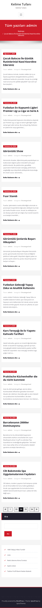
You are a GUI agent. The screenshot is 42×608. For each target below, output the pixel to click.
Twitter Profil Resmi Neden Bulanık (19, 571)
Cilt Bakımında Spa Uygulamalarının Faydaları (19, 472)
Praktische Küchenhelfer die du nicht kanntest (20, 378)
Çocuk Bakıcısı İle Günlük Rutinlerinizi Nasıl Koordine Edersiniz (22, 34)
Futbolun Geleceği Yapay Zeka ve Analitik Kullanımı (19, 286)
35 (26, 509)
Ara (6, 516)
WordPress (20, 601)
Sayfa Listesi (11, 566)
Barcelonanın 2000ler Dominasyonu (16, 424)
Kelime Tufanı (21, 4)
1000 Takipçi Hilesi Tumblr (16, 550)
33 (16, 509)
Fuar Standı (10, 196)
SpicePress (34, 601)
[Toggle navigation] (21, 14)
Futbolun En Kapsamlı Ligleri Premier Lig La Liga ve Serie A (20, 109)
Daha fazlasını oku (10, 89)
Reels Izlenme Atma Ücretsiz (17, 560)
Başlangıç (21, 31)
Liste (8, 555)
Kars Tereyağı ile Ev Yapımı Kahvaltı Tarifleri (19, 332)
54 (32, 509)
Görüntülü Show (13, 151)
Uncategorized (26, 69)
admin (10, 69)
